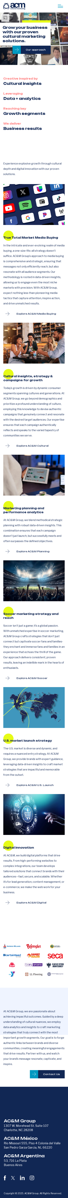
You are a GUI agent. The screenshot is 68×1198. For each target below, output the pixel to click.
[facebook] (5, 1177)
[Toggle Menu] (60, 6)
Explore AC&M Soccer (32, 678)
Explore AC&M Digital (31, 902)
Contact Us (51, 1074)
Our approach (36, 49)
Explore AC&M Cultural (33, 445)
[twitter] (13, 1178)
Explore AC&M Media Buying (36, 313)
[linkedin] (22, 1178)
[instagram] (32, 1178)
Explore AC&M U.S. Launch (35, 785)
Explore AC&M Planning (33, 551)
